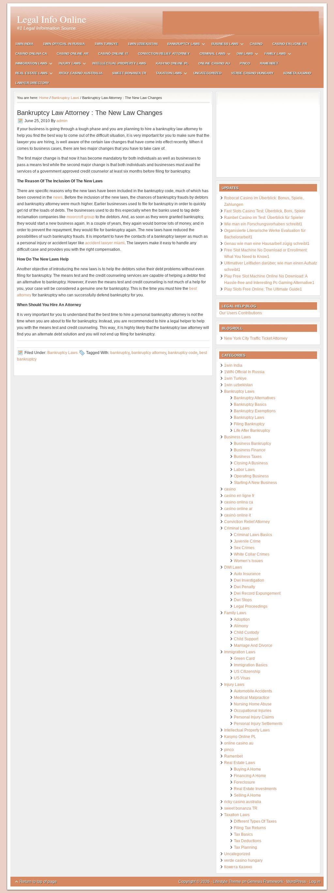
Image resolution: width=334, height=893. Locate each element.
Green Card (244, 658)
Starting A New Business (255, 482)
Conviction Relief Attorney (164, 53)
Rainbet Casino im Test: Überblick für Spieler (263, 217)
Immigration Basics (250, 665)
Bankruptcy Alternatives (254, 398)
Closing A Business (251, 463)
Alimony (241, 626)
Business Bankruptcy (252, 443)
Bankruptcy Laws (181, 45)
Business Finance (250, 450)
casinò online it (113, 53)
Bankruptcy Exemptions (255, 411)
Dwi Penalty (244, 587)
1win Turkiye (106, 44)
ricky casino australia (80, 73)
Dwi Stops (243, 600)
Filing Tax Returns (250, 828)
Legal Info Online (51, 18)
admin (62, 121)
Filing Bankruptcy (249, 424)
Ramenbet (269, 63)
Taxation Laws (166, 74)
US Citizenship (247, 671)
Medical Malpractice (251, 697)
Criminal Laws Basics (253, 534)
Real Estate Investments (255, 789)
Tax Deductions (247, 841)
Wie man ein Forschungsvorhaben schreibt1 (263, 224)
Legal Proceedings (250, 606)
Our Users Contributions (240, 313)
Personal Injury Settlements (258, 723)
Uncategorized (207, 73)
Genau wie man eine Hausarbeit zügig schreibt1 (267, 243)
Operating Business (251, 476)
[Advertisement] (240, 23)
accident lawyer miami (105, 243)
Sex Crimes (244, 548)
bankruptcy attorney (148, 352)
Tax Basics (243, 834)
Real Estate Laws (29, 74)
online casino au (214, 63)
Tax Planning (245, 847)
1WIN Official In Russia (64, 44)
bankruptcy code (182, 352)
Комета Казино (297, 73)
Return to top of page (38, 881)
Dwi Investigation (249, 580)
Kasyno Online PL (172, 63)
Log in (314, 881)
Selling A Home (247, 795)
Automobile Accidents (253, 691)
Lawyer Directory (32, 83)
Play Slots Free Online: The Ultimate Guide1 (263, 289)
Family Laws (273, 54)
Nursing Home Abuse (253, 704)
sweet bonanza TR (129, 73)
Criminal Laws (210, 54)
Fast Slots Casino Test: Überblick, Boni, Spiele (265, 211)
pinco (245, 63)
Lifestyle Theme (227, 881)
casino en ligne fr (289, 44)
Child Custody (246, 632)
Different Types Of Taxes (255, 821)
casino (256, 44)
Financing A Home (250, 775)
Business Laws (222, 45)
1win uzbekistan (143, 44)
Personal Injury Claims (254, 717)
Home (44, 98)
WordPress (296, 881)
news (58, 197)
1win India (24, 44)
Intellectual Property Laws (119, 63)
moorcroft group (81, 217)
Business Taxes (248, 456)
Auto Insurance (247, 574)
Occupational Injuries (252, 710)
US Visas (242, 678)
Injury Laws (67, 64)
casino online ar (72, 53)
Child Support (246, 639)
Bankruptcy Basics (250, 404)
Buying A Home (247, 769)
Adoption (242, 619)
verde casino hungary (252, 73)
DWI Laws (242, 54)
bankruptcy (119, 352)
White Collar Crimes (251, 554)
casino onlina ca (31, 53)
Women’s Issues (248, 561)
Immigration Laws (28, 64)
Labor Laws (244, 469)
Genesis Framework (265, 881)
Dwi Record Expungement (257, 593)
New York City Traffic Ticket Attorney (255, 338)
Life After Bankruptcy (252, 430)
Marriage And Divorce (253, 645)
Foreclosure (244, 782)
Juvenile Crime (247, 541)
